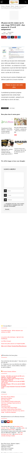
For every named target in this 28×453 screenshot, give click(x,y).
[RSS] (11, 421)
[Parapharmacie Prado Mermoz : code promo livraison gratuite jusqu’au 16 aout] (7, 119)
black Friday (12, 429)
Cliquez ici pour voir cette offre (14, 86)
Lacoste (3, 428)
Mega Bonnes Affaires (6, 398)
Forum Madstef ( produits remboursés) (10, 401)
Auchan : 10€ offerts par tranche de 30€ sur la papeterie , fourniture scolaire (12, 376)
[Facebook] (2, 421)
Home (3, 6)
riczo (4, 32)
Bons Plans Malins (5, 399)
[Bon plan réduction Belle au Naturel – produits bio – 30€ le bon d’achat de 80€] (20, 119)
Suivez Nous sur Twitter (6, 449)
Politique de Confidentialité (7, 445)
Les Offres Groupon (6, 341)
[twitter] (5, 421)
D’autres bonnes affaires (9, 371)
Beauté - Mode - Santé (12, 6)
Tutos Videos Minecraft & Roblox (9, 407)
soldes (23, 428)
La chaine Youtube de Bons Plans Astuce (11, 409)
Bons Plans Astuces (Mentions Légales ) (10, 443)
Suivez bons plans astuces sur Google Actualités (13, 343)
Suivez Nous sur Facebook (7, 448)
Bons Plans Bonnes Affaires (8, 396)
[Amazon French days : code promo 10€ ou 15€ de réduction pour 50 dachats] (20, 140)
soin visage (12, 108)
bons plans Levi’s (18, 426)
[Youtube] (8, 421)
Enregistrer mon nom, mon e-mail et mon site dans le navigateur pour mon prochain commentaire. (14, 205)
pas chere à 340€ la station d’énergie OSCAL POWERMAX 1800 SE (12, 379)
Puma (7, 428)
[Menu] (2, 2)
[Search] (25, 2)
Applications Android (5, 446)
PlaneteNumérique (5, 406)
